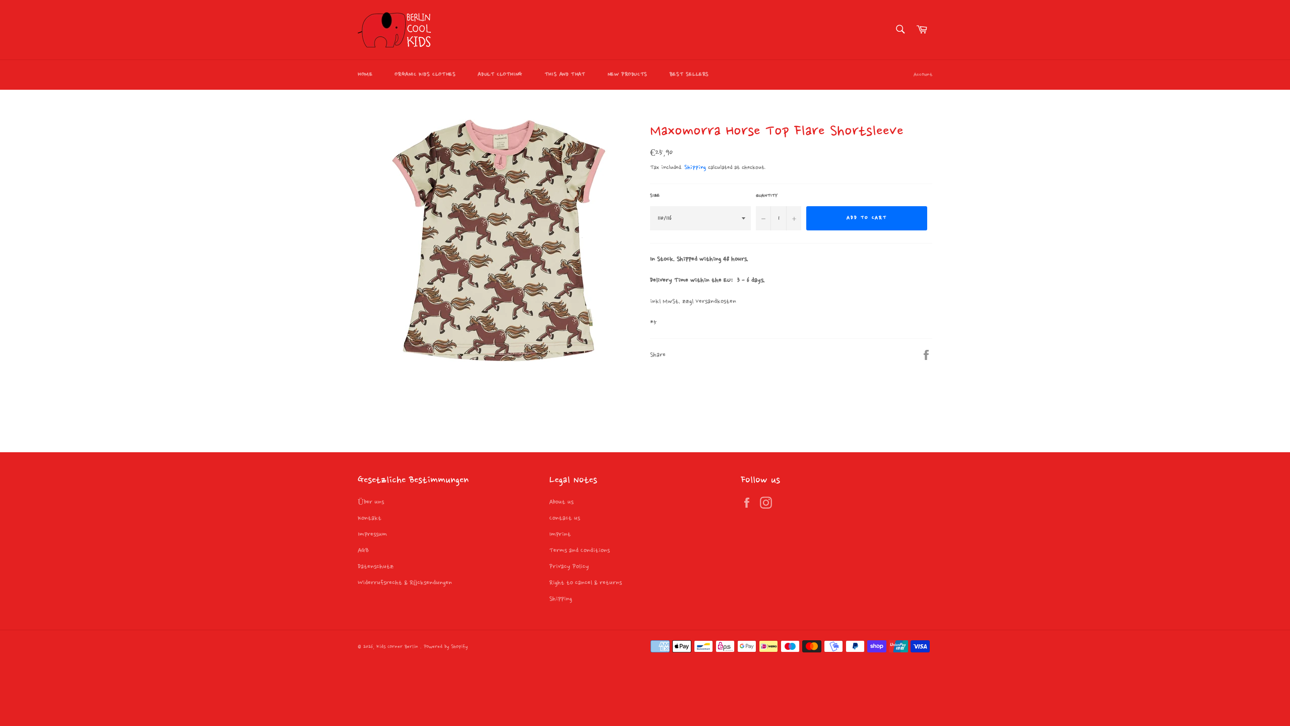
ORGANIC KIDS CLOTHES (425, 74)
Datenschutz (376, 567)
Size (655, 196)
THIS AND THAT (565, 74)
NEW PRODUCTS (628, 74)
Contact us (564, 518)
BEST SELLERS (689, 74)
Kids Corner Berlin (398, 647)
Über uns (371, 502)
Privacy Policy (569, 567)
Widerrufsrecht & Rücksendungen (405, 583)
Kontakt (369, 518)
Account (923, 75)
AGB (363, 551)
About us (561, 502)
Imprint (560, 534)
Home (365, 74)
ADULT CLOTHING (500, 74)
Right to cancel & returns (585, 583)
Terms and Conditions (579, 551)
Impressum (372, 534)
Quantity (767, 196)
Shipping (695, 167)
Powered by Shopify (446, 647)
